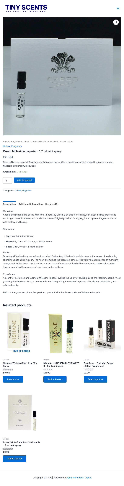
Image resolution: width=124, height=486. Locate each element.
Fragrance (16, 141)
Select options (95, 379)
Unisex (26, 141)
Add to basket (24, 180)
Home (6, 141)
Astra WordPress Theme (78, 477)
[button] (116, 22)
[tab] (9, 204)
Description (9, 204)
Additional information (31, 204)
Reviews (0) (51, 204)
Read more (13, 379)
